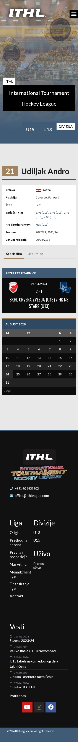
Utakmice (35, 253)
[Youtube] (27, 707)
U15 (30, 129)
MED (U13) (42, 225)
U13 (48, 129)
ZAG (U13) (42, 212)
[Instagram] (39, 707)
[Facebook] (51, 707)
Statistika (14, 253)
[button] (74, 14)
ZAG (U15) (50, 217)
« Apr (7, 391)
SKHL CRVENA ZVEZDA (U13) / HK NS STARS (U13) (39, 302)
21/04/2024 (39, 284)
